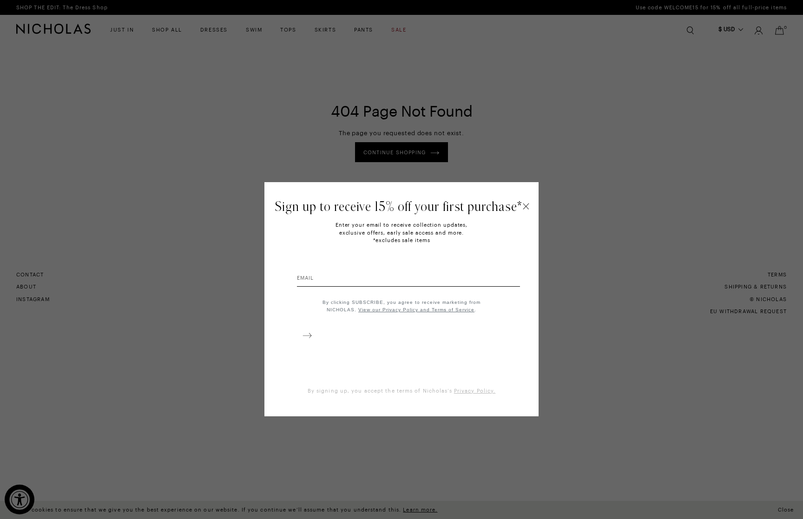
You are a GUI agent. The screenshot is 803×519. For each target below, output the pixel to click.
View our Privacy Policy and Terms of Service (416, 309)
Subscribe (305, 337)
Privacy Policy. (475, 391)
